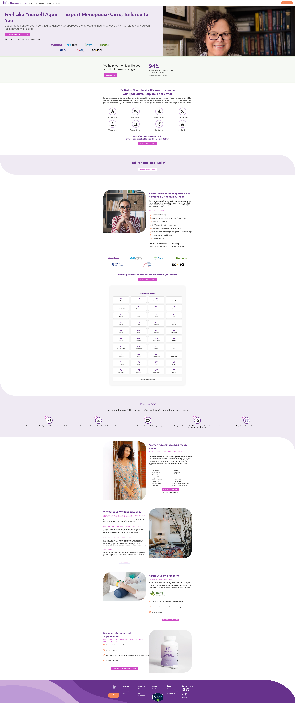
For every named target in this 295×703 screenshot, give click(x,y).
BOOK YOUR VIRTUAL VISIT (147, 146)
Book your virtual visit (170, 555)
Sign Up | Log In (287, 2)
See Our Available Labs (170, 686)
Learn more (124, 628)
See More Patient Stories (147, 235)
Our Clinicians (40, 3)
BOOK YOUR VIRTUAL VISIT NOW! (17, 38)
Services (31, 3)
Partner (58, 3)
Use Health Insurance (158, 310)
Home (25, 3)
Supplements (50, 3)
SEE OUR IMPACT (110, 78)
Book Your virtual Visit (147, 345)
